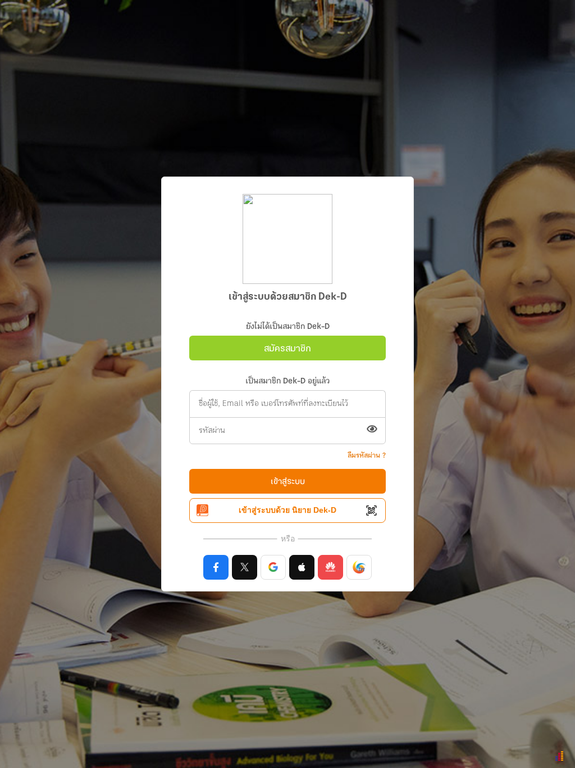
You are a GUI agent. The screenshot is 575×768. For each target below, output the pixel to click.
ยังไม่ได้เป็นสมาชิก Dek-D (288, 327)
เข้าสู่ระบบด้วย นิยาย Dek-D (287, 509)
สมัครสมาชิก (287, 349)
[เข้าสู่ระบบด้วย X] (244, 567)
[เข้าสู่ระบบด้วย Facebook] (216, 567)
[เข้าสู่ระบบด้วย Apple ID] (301, 567)
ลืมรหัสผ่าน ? (367, 455)
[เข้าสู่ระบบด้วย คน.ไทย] (359, 567)
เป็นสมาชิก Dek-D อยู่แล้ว (287, 381)
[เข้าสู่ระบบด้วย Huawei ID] (330, 567)
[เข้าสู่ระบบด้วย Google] (273, 567)
